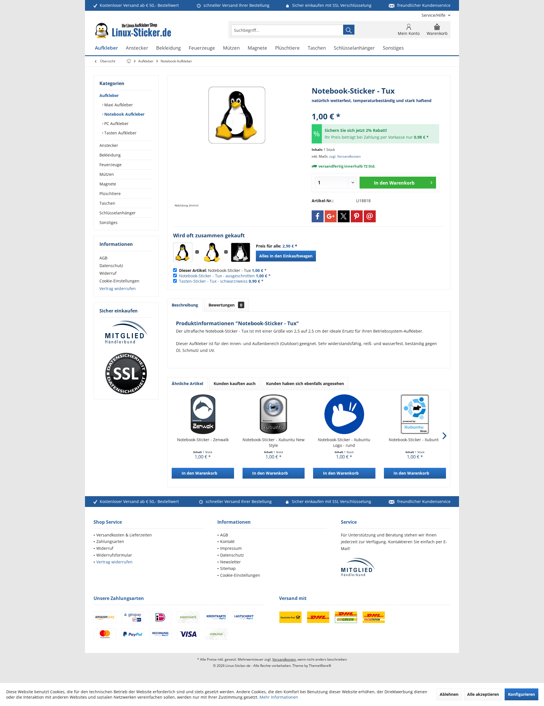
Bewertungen (225, 305)
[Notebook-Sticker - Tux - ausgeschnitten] (211, 252)
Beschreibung (185, 305)
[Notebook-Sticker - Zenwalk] (203, 414)
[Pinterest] (357, 216)
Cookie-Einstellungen (119, 281)
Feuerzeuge (110, 164)
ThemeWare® (320, 665)
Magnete (107, 184)
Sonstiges (108, 222)
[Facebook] (318, 216)
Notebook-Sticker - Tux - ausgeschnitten (217, 275)
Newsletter (230, 562)
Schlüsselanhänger (117, 212)
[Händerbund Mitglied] (126, 332)
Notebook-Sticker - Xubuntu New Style (274, 442)
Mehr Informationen (279, 697)
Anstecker (108, 145)
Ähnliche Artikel (187, 383)
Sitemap (228, 568)
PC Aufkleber (116, 123)
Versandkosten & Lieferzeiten (124, 535)
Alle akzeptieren (483, 694)
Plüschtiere (110, 193)
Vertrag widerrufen (117, 288)
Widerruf (107, 273)
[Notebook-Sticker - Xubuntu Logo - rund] (344, 414)
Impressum (231, 548)
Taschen (107, 203)
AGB (103, 258)
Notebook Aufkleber (123, 114)
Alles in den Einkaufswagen (286, 256)
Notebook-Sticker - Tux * (223, 270)
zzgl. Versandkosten (345, 156)
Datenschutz (111, 265)
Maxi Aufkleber (118, 104)
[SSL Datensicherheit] (126, 373)
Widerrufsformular (114, 555)
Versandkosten (284, 659)
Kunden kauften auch (235, 383)
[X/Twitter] (344, 216)
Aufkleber (109, 95)
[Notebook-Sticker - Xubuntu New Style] (274, 414)
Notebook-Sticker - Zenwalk (203, 439)
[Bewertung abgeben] (375, 109)
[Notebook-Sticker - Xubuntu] (415, 414)
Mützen (106, 174)
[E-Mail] (370, 216)
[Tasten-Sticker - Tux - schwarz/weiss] (240, 252)
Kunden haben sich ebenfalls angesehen (305, 383)
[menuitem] (433, 15)
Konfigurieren (521, 694)
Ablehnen (449, 694)
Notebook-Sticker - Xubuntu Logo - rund (344, 442)
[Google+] (331, 216)
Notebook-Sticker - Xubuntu (415, 439)
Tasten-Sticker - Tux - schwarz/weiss (213, 281)
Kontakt (227, 541)
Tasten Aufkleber (120, 133)
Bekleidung (110, 155)
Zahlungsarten (110, 541)
